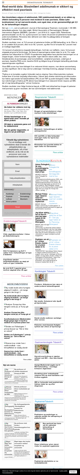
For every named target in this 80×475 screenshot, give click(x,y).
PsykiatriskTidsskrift (44, 401)
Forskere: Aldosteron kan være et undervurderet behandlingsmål (48, 285)
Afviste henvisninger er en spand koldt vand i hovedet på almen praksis (16, 118)
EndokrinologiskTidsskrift (15, 221)
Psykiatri (9, 196)
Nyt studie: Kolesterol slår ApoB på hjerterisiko (47, 302)
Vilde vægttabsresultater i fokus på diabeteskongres (16, 235)
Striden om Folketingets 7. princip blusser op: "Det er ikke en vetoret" (17, 336)
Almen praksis (11, 201)
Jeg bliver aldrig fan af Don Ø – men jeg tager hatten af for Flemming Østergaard (42, 217)
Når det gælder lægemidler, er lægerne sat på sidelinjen (16, 131)
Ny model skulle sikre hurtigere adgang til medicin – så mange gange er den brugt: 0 (16, 297)
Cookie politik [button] (63, 471)
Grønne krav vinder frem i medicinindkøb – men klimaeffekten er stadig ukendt (16, 353)
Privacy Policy (11, 213)
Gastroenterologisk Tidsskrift (48, 342)
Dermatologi (24, 196)
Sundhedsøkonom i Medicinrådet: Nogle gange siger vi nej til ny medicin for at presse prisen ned (17, 321)
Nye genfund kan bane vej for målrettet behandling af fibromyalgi (52, 426)
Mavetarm (24, 199)
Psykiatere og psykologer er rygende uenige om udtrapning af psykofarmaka (48, 416)
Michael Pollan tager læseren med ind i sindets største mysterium (41, 198)
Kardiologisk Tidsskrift (45, 271)
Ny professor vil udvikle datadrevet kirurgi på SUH (21, 371)
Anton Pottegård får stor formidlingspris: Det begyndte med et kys (42, 168)
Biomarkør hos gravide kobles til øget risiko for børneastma (47, 145)
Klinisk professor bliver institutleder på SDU (22, 389)
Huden (48, 13)
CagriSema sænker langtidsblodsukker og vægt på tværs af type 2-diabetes (16, 261)
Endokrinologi (25, 194)
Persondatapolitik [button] (7, 472)
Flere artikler (26, 276)
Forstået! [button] (73, 472)
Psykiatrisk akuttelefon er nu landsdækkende (46, 462)
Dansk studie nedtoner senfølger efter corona (47, 319)
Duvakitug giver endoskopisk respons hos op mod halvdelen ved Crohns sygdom (48, 375)
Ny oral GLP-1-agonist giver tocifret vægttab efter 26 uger (15, 269)
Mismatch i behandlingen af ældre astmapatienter (48, 130)
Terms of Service (22, 213)
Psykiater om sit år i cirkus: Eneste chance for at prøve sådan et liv (42, 243)
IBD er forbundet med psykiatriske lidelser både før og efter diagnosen (48, 384)
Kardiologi (10, 194)
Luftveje (9, 199)
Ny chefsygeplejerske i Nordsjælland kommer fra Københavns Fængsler (22, 408)
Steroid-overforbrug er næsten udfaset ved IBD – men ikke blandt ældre (48, 358)
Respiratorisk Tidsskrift (45, 97)
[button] (3, 2)
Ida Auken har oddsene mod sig (17, 107)
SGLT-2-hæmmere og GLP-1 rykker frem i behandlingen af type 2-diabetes (17, 253)
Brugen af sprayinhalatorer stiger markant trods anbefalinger (48, 112)
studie (11, 28)
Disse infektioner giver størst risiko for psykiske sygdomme (46, 445)
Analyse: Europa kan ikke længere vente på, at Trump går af (17, 313)
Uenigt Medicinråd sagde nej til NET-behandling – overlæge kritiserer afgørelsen (47, 367)
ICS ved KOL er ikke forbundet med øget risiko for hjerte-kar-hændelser (47, 138)
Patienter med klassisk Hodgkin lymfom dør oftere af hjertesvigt (47, 326)
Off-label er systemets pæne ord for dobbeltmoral (17, 125)
